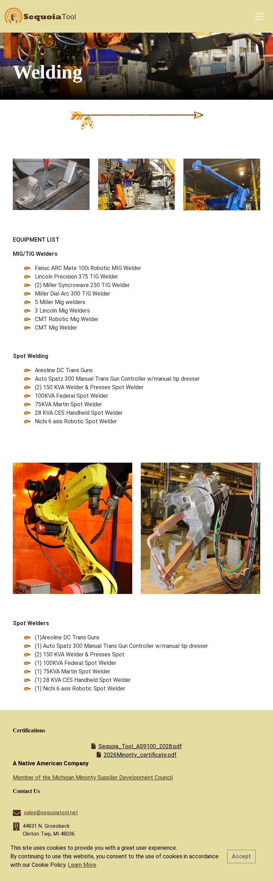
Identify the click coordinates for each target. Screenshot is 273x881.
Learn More (82, 864)
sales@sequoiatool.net (51, 813)
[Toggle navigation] (259, 16)
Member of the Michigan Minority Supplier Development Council (93, 777)
